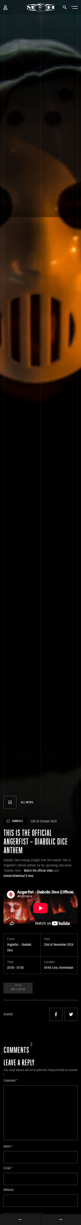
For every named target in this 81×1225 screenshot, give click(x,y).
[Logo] (40, 7)
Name (8, 1146)
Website (8, 1190)
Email (8, 1168)
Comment (10, 1080)
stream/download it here (18, 876)
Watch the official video (38, 870)
